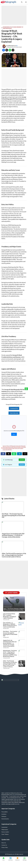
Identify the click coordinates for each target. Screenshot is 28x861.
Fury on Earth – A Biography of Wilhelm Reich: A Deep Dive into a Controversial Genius (10, 625)
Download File (14, 408)
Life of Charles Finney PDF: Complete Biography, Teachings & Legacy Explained (9, 616)
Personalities (4, 811)
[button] (22, 2)
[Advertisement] (14, 15)
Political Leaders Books (13, 448)
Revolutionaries (5, 818)
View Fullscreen (14, 413)
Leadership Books (14, 447)
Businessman (6, 27)
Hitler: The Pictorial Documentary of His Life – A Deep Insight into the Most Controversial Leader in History (14, 555)
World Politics (9, 449)
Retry (14, 434)
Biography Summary (15, 446)
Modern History (21, 447)
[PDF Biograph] (8, 2)
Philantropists (4, 829)
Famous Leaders (5, 832)
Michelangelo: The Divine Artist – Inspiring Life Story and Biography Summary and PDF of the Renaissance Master (10, 653)
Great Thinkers (5, 834)
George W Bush (7, 447)
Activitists (3, 814)
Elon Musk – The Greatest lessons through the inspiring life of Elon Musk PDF (13, 515)
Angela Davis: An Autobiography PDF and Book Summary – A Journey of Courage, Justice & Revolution (13, 535)
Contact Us (4, 845)
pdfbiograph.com (12, 45)
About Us (3, 842)
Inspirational (4, 827)
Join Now (22, 459)
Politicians (13, 27)
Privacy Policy (4, 847)
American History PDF (7, 446)
